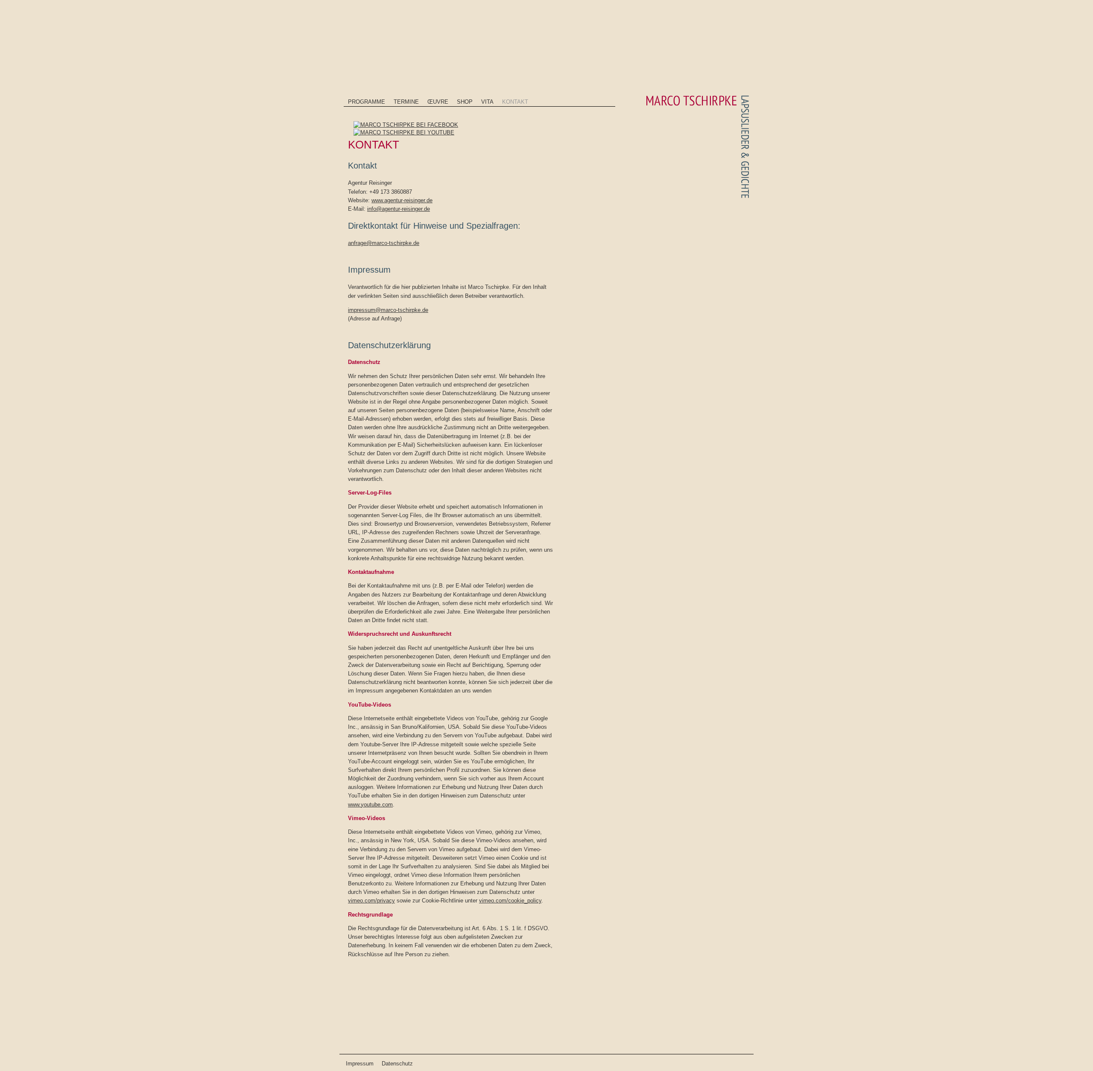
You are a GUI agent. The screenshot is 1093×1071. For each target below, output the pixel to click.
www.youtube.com (370, 804)
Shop (465, 102)
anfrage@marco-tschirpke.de (383, 243)
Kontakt (515, 102)
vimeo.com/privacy (371, 900)
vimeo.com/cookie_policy (510, 900)
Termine (406, 102)
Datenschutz (397, 1063)
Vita (487, 102)
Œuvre (437, 102)
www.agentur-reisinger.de (402, 200)
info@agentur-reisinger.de (398, 209)
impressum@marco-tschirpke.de (388, 310)
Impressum (360, 1063)
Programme (366, 102)
